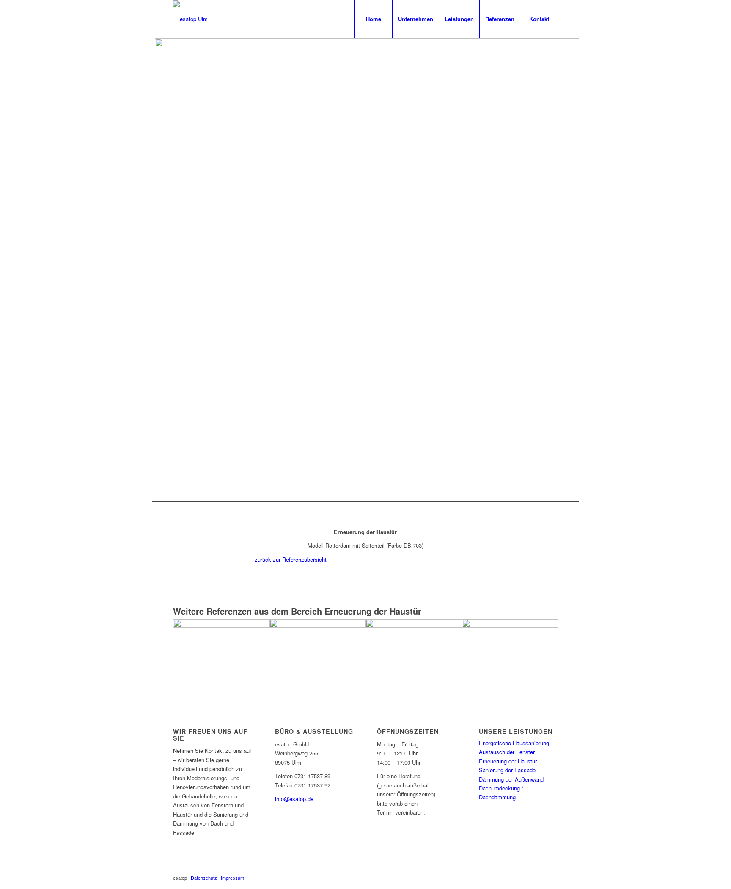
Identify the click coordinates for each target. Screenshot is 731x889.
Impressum (232, 877)
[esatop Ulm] (190, 19)
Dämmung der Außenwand (511, 779)
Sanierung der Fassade (507, 770)
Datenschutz (204, 877)
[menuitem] (373, 19)
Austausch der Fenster (507, 752)
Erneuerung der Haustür (508, 761)
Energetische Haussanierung (514, 743)
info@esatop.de (294, 799)
